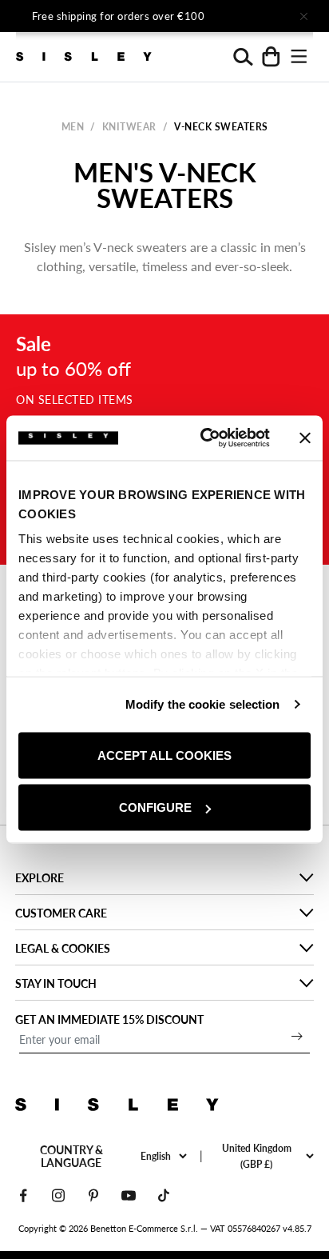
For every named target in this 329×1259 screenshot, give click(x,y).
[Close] (303, 16)
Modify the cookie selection (202, 704)
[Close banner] (305, 437)
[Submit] (297, 1036)
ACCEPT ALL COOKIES (164, 754)
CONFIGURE (155, 807)
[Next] (259, 16)
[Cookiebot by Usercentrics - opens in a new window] (203, 438)
